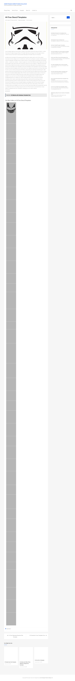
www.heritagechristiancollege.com (46, 677)
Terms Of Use (15, 10)
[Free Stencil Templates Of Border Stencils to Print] (11, 141)
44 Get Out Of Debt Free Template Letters (59, 86)
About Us (28, 10)
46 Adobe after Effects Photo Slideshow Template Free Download (25, 663)
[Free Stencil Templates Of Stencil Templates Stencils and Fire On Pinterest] (11, 300)
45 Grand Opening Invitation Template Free (59, 71)
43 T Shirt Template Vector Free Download (59, 64)
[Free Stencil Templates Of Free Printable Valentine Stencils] (11, 417)
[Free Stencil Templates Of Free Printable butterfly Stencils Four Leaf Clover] (11, 557)
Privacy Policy (7, 10)
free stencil (9, 628)
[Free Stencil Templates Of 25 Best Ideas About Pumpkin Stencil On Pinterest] (11, 131)
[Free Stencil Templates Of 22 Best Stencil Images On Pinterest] (11, 384)
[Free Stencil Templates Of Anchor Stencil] (11, 149)
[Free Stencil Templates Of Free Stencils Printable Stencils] (11, 241)
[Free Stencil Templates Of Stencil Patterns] (11, 547)
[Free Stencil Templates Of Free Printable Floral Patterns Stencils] (11, 254)
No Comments (29, 20)
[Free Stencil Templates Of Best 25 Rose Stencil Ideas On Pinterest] (11, 478)
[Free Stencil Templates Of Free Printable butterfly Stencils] (11, 405)
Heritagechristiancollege (15, 4)
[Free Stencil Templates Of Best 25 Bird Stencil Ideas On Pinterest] (11, 619)
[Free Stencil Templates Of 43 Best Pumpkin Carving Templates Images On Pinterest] (11, 525)
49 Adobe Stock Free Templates (10, 662)
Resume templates (22, 20)
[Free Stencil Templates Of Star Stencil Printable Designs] (11, 119)
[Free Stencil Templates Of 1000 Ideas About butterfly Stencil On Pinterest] (11, 336)
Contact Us (34, 10)
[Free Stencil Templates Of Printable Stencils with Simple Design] (11, 315)
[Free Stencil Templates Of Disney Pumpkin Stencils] (11, 180)
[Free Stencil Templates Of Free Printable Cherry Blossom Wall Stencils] (11, 267)
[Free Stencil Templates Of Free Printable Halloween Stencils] (11, 429)
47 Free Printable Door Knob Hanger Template (60, 51)
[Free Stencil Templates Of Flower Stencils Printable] (11, 370)
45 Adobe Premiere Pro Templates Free (58, 33)
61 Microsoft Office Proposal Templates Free (59, 57)
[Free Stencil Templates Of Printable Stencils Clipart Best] (11, 566)
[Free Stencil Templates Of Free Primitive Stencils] (11, 465)
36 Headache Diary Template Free (57, 39)
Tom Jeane (8, 20)
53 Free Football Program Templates (58, 45)
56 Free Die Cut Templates (39, 660)
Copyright (22, 10)
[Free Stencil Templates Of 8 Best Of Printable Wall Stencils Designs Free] (11, 217)
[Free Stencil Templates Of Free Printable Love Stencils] (11, 606)
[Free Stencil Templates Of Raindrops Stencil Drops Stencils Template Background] (11, 537)
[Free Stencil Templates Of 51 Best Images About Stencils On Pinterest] (11, 229)
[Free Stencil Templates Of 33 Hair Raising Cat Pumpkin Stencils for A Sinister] (11, 206)
